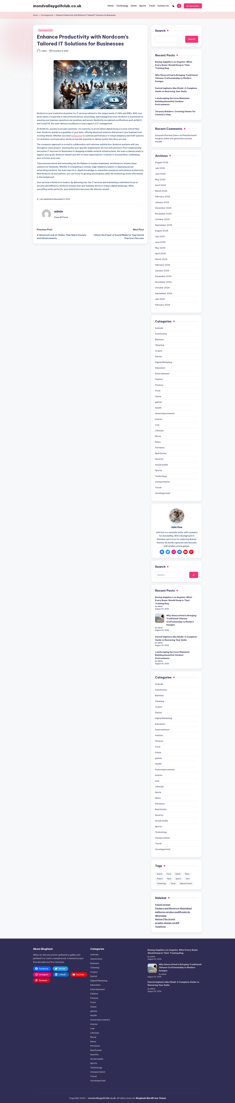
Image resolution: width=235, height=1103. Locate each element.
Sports (158, 470)
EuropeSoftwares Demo (167, 135)
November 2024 (163, 282)
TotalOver (160, 926)
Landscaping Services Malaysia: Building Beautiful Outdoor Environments (172, 101)
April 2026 (160, 185)
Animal (159, 874)
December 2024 (163, 276)
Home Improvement (165, 413)
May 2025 (160, 248)
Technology (161, 476)
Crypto (158, 351)
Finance (159, 385)
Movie (158, 436)
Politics (160, 879)
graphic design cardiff (167, 923)
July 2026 (160, 168)
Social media (161, 464)
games (158, 402)
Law (157, 424)
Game (158, 396)
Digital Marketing (163, 362)
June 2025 (160, 242)
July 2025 (160, 236)
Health (158, 407)
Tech (187, 879)
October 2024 (162, 287)
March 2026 (161, 191)
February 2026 (162, 196)
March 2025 (161, 259)
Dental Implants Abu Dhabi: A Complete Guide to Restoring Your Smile (176, 90)
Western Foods (186, 883)
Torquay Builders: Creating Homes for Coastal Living (175, 113)
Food (157, 390)
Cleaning (159, 345)
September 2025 (163, 225)
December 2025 (163, 208)
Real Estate (160, 453)
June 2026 (160, 173)
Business (159, 339)
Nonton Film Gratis (165, 919)
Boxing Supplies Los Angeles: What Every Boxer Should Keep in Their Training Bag (173, 64)
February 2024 (162, 304)
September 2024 (163, 293)
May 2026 (160, 179)
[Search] (193, 575)
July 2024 (160, 299)
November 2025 (163, 213)
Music (187, 874)
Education (160, 368)
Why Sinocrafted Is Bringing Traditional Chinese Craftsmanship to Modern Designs (176, 78)
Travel (158, 487)
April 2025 (160, 253)
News (158, 442)
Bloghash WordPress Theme (151, 1098)
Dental (158, 356)
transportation (162, 481)
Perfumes (160, 447)
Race (169, 879)
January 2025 (162, 270)
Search (160, 30)
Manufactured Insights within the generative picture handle (175, 138)
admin (58, 211)
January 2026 (162, 202)
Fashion (159, 379)
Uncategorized (45, 30)
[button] (193, 5)
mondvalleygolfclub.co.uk (57, 6)
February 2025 (162, 265)
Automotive (161, 333)
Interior (158, 419)
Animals (159, 328)
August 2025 (161, 230)
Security (159, 459)
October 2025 (162, 219)
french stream (162, 904)
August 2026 (161, 162)
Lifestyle (159, 430)
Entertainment (162, 373)
